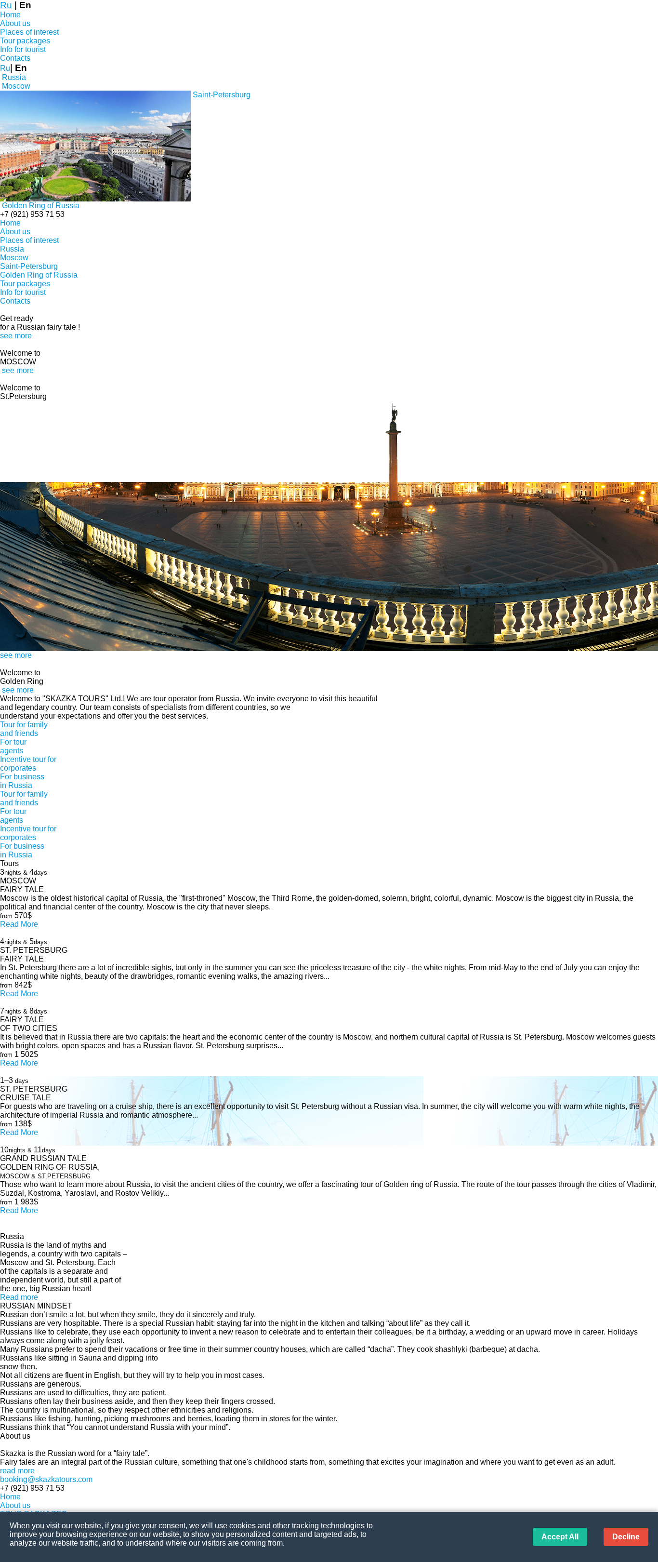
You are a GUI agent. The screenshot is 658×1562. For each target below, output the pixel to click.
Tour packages (25, 41)
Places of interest (29, 32)
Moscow (14, 258)
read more (17, 1471)
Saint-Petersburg (29, 266)
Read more (19, 1297)
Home (10, 15)
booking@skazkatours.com (46, 1479)
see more (16, 336)
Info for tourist (23, 49)
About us (15, 23)
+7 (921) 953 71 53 (32, 214)
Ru (6, 5)
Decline (626, 1537)
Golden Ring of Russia (39, 275)
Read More (19, 924)
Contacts (15, 58)
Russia (12, 249)
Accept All (560, 1537)
